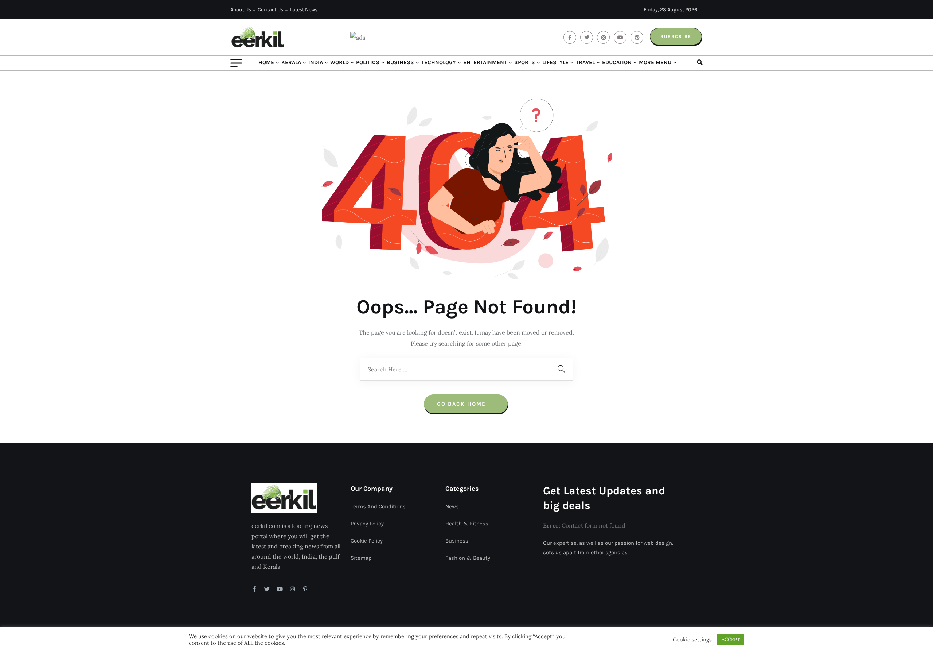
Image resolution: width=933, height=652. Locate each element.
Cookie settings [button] (692, 639)
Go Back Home (462, 404)
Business (400, 62)
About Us (240, 10)
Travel (585, 62)
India (315, 62)
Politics (367, 62)
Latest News (303, 10)
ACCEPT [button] (731, 639)
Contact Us (270, 10)
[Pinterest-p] (305, 589)
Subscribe (675, 36)
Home (266, 62)
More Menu (655, 62)
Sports (524, 62)
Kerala (291, 62)
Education (617, 62)
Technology (438, 62)
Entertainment (485, 62)
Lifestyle (555, 62)
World (339, 62)
